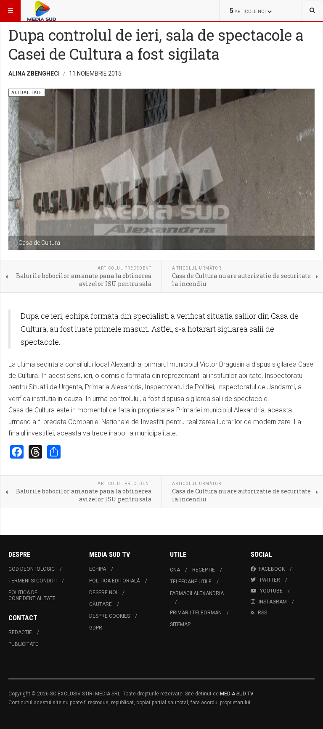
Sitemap (180, 624)
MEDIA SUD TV (237, 694)
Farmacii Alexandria (197, 593)
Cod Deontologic (31, 569)
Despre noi (103, 592)
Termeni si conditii (32, 581)
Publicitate (23, 644)
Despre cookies (109, 616)
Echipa (97, 569)
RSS (262, 613)
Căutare (100, 604)
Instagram (273, 602)
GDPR (95, 628)
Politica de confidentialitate (32, 595)
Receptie (203, 570)
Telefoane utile (191, 582)
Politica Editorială (114, 581)
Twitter (269, 580)
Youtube (271, 591)
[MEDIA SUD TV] (66, 10)
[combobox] (312, 10)
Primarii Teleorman (196, 613)
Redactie (20, 632)
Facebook (272, 569)
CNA (175, 570)
